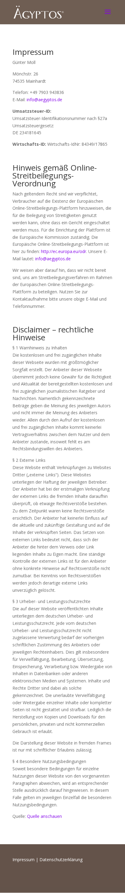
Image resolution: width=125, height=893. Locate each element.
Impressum (23, 859)
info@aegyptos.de (44, 99)
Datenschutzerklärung (61, 859)
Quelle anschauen (44, 816)
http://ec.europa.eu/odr (63, 251)
